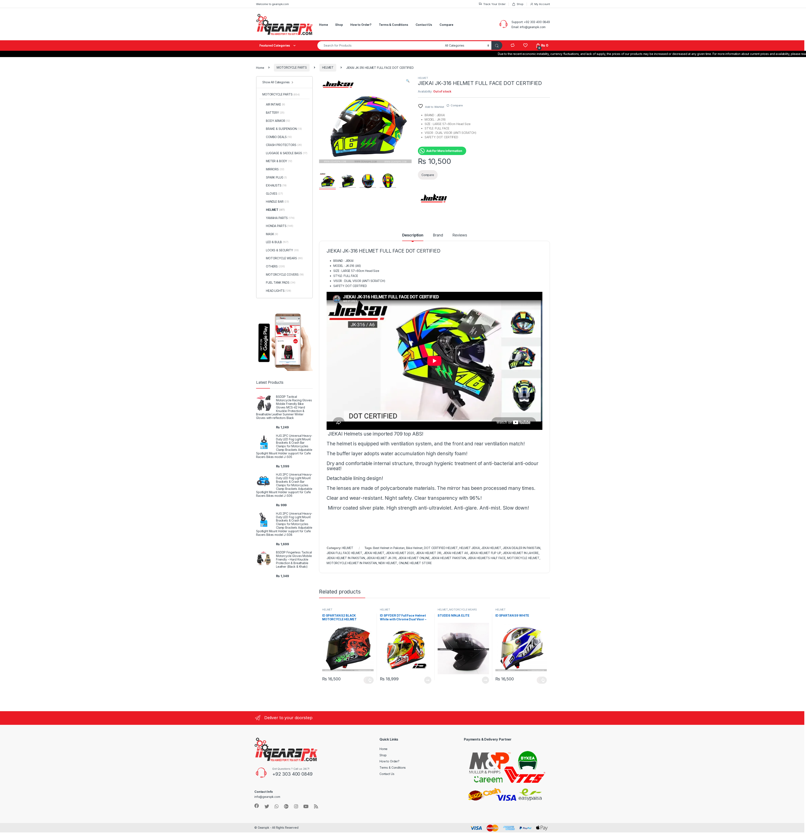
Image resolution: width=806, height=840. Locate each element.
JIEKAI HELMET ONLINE (413, 558)
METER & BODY (279, 161)
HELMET (328, 67)
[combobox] (380, 45)
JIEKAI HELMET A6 (455, 553)
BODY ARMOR (278, 121)
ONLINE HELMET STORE (415, 563)
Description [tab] (412, 235)
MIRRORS (275, 169)
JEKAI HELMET (491, 548)
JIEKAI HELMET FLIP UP (485, 553)
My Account (542, 4)
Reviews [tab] (459, 235)
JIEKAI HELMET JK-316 (381, 558)
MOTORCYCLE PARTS (292, 67)
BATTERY (275, 112)
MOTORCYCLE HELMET (523, 558)
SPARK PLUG (276, 177)
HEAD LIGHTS (278, 290)
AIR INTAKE (275, 104)
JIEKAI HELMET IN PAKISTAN (346, 558)
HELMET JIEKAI (469, 548)
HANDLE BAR (277, 201)
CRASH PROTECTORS (284, 145)
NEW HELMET (387, 563)
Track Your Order (494, 4)
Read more (427, 680)
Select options (369, 680)
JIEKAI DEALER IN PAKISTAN (521, 548)
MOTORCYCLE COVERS (285, 274)
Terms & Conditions (393, 24)
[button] (408, 80)
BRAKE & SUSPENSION (284, 128)
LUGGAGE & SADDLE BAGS (286, 153)
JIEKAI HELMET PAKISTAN (448, 558)
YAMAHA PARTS (280, 218)
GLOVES (274, 193)
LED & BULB (277, 242)
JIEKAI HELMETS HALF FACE (487, 558)
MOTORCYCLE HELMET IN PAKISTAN (352, 563)
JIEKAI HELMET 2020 (400, 553)
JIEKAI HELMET (374, 553)
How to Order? (361, 24)
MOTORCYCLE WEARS (463, 609)
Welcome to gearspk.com (272, 4)
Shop (520, 4)
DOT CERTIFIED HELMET (441, 548)
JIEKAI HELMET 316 (429, 553)
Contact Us (424, 24)
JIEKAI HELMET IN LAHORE (521, 553)
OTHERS (275, 266)
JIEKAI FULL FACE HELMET (344, 553)
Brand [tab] (438, 235)
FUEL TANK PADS (280, 282)
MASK (272, 234)
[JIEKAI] (433, 198)
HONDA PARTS (279, 226)
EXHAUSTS (276, 185)
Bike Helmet (414, 548)
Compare (446, 24)
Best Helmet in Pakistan (389, 548)
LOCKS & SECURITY (282, 250)
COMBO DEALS (279, 137)
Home (323, 24)
